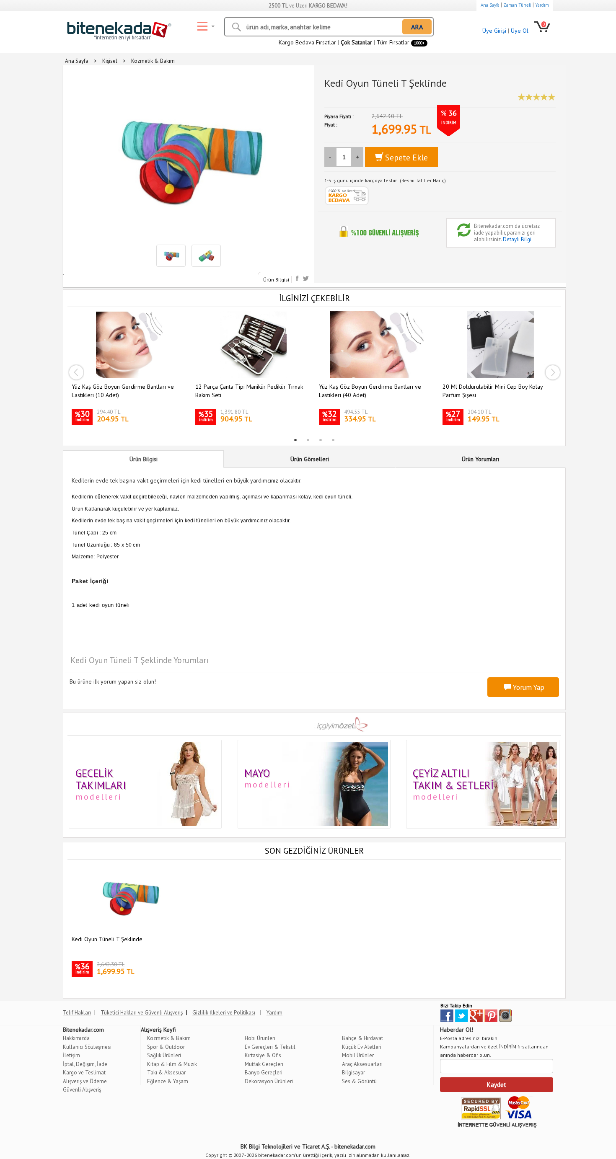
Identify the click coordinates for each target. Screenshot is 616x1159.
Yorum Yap (527, 687)
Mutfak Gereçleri (264, 1064)
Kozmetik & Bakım (169, 1038)
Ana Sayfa (490, 5)
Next (552, 372)
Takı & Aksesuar (166, 1072)
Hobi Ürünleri (260, 1038)
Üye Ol (519, 30)
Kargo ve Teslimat (84, 1072)
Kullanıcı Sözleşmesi (87, 1047)
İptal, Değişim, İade (85, 1064)
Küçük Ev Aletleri (361, 1047)
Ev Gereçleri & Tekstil (270, 1047)
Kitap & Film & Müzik (172, 1064)
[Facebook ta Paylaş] (298, 278)
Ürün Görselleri (309, 459)
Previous (75, 372)
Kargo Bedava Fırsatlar (307, 42)
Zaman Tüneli (517, 5)
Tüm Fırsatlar (400, 42)
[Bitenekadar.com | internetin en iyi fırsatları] (117, 29)
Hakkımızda (76, 1038)
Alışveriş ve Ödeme (85, 1081)
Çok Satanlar (356, 42)
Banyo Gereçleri (263, 1072)
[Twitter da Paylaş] (306, 278)
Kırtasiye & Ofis (263, 1055)
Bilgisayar (353, 1072)
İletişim (71, 1055)
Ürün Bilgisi (276, 279)
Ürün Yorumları (480, 459)
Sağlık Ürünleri (164, 1055)
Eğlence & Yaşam (167, 1081)
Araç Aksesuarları (362, 1064)
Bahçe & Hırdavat (362, 1038)
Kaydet (496, 1085)
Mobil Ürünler (358, 1055)
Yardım (542, 5)
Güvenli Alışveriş (82, 1089)
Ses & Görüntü (359, 1081)
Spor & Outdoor (166, 1047)
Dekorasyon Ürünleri (269, 1081)
